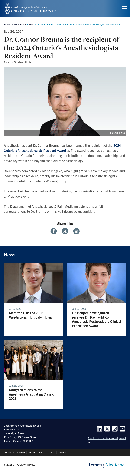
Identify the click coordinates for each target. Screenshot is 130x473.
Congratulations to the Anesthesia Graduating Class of (32, 394)
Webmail (21, 452)
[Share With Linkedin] (75, 231)
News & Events (19, 24)
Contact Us (9, 452)
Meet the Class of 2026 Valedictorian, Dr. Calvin (31, 315)
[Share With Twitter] (65, 231)
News (31, 24)
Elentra (31, 452)
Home (7, 24)
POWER (51, 452)
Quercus (62, 452)
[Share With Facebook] (54, 231)
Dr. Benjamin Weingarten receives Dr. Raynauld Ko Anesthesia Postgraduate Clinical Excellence (96, 319)
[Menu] (124, 8)
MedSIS (41, 452)
